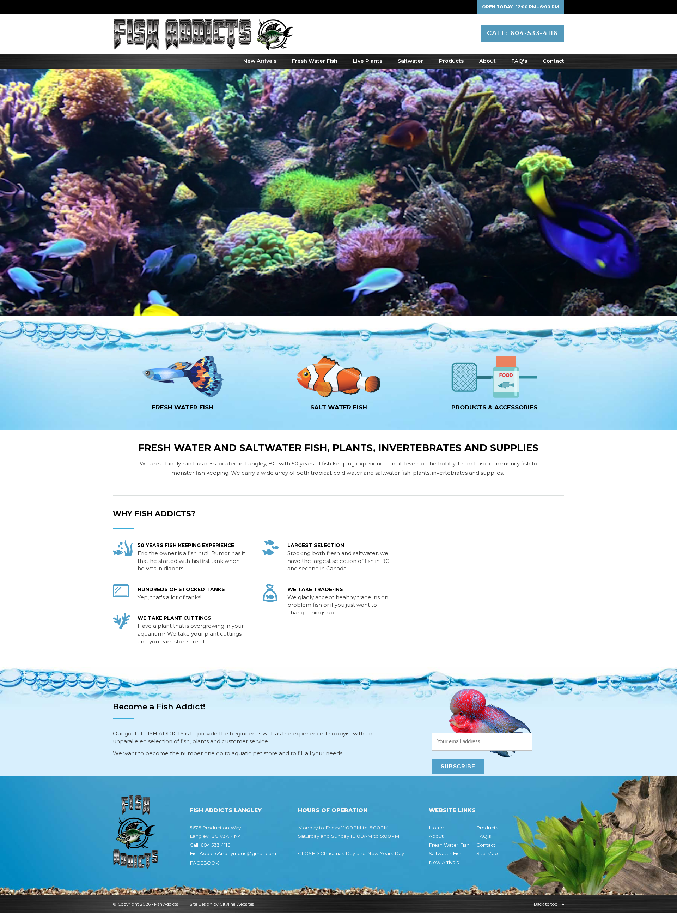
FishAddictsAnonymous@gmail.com (233, 853)
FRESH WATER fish (182, 407)
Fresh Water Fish (314, 61)
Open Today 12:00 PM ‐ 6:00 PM (520, 7)
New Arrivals (259, 61)
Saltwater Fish (446, 853)
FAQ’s (483, 836)
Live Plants (367, 61)
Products (451, 61)
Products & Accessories (494, 407)
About (487, 61)
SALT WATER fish (338, 407)
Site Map (487, 853)
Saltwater (410, 61)
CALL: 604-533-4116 (522, 33)
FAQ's (519, 61)
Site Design (201, 904)
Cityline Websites (237, 904)
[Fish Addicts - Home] (203, 46)
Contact (553, 61)
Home (436, 827)
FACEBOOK (204, 863)
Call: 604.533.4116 (210, 845)
